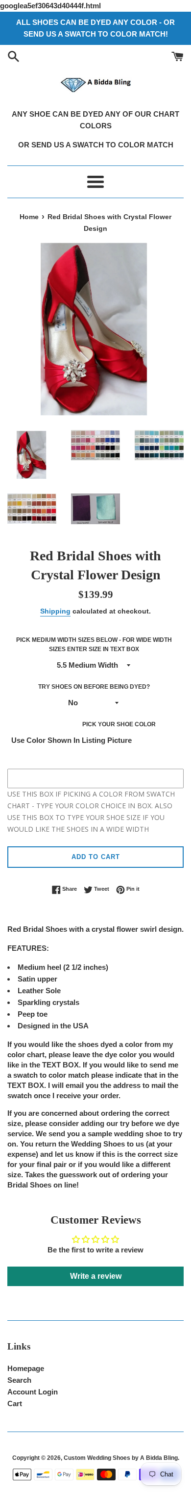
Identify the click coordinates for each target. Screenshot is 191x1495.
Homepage (25, 1368)
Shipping (55, 611)
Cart (14, 1403)
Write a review (95, 1276)
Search (19, 1380)
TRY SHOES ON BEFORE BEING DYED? (94, 686)
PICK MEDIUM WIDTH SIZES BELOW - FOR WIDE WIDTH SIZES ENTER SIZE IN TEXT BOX (94, 644)
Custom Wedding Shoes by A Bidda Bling (121, 1457)
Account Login (32, 1392)
